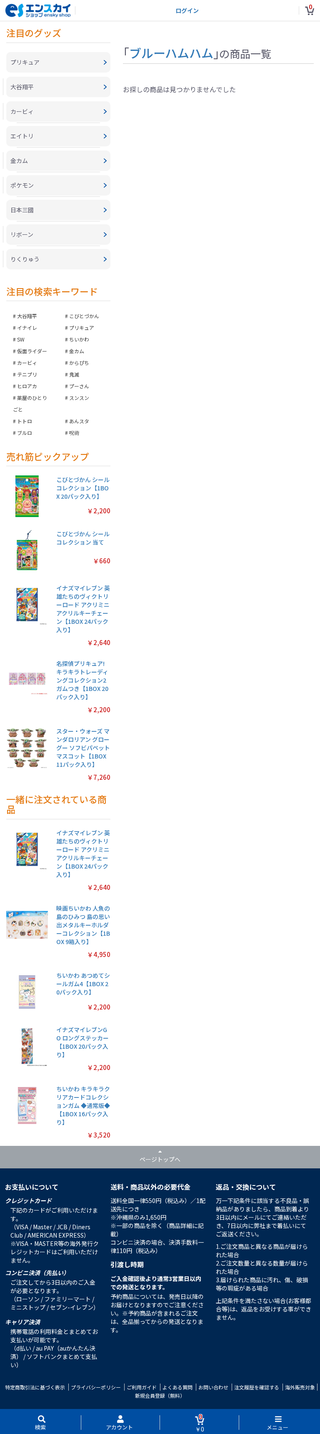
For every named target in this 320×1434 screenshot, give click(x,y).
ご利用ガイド (142, 1387)
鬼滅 (74, 374)
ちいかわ (79, 339)
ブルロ (24, 432)
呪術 (74, 432)
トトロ (24, 420)
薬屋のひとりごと (30, 403)
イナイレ (27, 327)
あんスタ (79, 420)
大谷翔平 (27, 315)
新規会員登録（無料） (160, 1395)
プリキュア (81, 327)
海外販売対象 (300, 1387)
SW (21, 339)
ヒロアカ (27, 385)
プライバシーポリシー (96, 1387)
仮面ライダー (32, 350)
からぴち (79, 362)
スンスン (79, 397)
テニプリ (27, 374)
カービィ (27, 362)
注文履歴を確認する (256, 1387)
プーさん (79, 385)
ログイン (187, 10)
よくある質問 (177, 1387)
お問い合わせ (213, 1387)
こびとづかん (84, 315)
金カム (76, 350)
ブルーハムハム (171, 52)
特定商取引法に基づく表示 (35, 1387)
